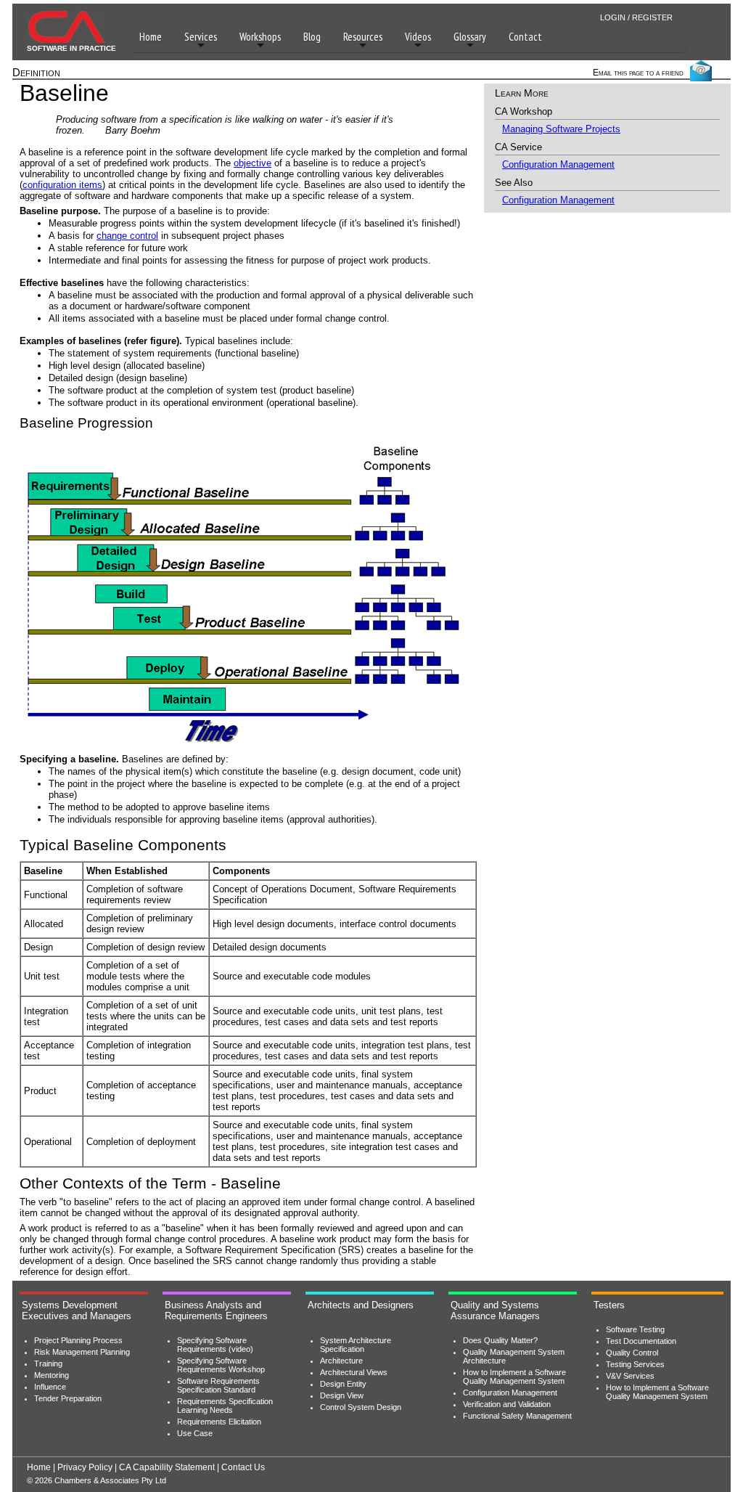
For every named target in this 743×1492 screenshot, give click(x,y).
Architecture (341, 1360)
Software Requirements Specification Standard (218, 1385)
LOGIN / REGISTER (636, 17)
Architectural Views (353, 1372)
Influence (50, 1386)
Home (150, 37)
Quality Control (632, 1352)
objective (252, 163)
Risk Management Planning (82, 1352)
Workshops (260, 37)
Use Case (195, 1433)
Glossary (469, 37)
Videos (418, 37)
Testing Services (635, 1364)
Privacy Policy (84, 1467)
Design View (342, 1395)
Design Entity (343, 1383)
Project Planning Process (78, 1340)
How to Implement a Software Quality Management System (514, 1376)
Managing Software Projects (561, 128)
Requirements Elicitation (219, 1421)
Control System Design (360, 1407)
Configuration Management (558, 164)
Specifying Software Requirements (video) (215, 1344)
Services (200, 37)
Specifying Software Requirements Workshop (221, 1365)
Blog (312, 37)
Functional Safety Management (517, 1415)
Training (48, 1363)
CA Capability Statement (167, 1467)
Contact (525, 37)
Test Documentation (641, 1341)
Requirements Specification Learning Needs (225, 1405)
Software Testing (635, 1329)
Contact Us (243, 1467)
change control (127, 235)
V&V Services (630, 1375)
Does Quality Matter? (500, 1340)
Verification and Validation (507, 1404)
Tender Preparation (68, 1398)
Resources (362, 37)
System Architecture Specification (355, 1344)
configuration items (62, 184)
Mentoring (51, 1375)
